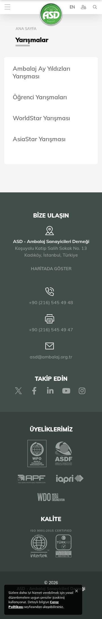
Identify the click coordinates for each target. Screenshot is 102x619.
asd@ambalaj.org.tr (51, 357)
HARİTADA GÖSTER (51, 268)
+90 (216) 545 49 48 (51, 302)
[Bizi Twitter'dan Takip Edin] (18, 391)
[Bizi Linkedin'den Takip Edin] (50, 391)
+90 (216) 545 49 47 (51, 329)
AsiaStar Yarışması (39, 139)
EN (72, 7)
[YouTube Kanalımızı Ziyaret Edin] (66, 391)
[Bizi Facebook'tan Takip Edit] (34, 391)
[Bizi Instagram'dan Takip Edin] (82, 391)
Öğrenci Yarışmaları (40, 97)
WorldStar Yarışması (41, 118)
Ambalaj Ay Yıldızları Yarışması (41, 72)
